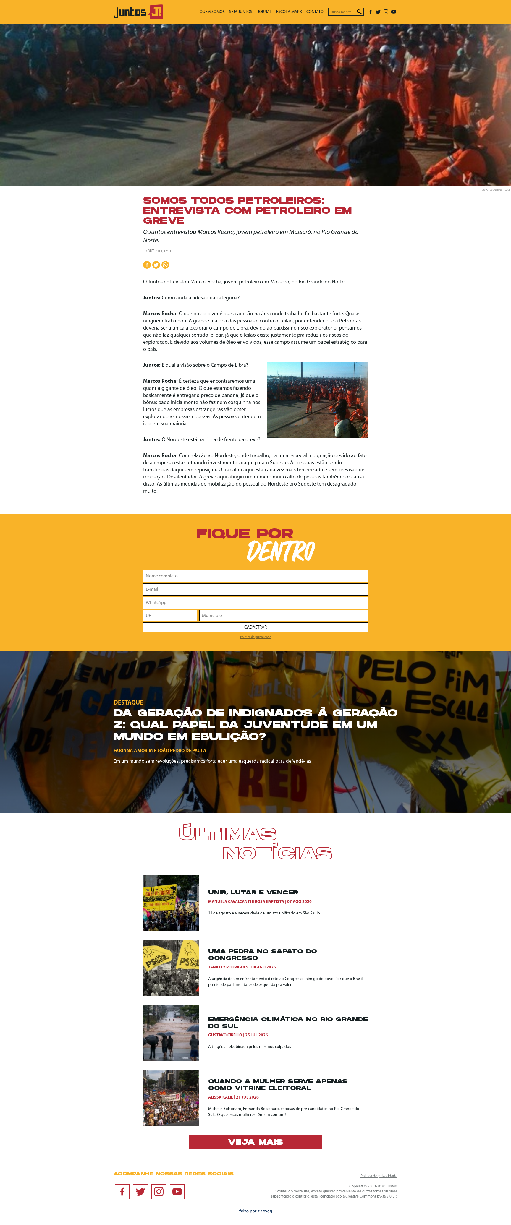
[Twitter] (378, 11)
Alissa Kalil (220, 1097)
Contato (315, 12)
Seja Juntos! (241, 12)
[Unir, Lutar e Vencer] (175, 903)
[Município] (283, 615)
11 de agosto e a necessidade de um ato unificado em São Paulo (264, 913)
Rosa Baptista (269, 902)
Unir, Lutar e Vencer (253, 893)
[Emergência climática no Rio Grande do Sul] (175, 1033)
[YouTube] (393, 11)
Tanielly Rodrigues (228, 967)
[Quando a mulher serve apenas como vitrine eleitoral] (175, 1098)
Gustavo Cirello (225, 1035)
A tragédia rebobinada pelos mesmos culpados (249, 1047)
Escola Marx (289, 12)
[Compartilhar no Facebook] (147, 265)
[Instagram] (385, 11)
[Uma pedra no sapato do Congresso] (175, 968)
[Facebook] (370, 11)
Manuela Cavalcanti (229, 902)
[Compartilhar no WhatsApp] (165, 265)
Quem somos (212, 12)
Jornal (265, 12)
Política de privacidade (255, 637)
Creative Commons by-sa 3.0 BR (371, 1196)
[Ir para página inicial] (138, 18)
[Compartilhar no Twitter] (156, 265)
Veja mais (255, 1143)
